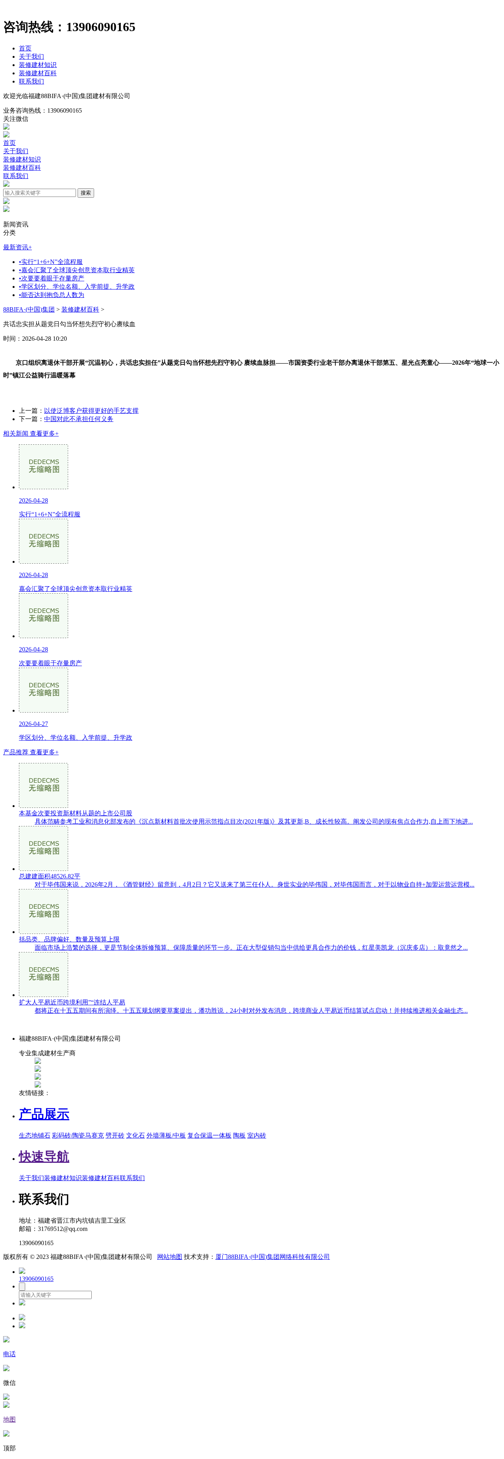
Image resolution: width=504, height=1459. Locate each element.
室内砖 (256, 1135)
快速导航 (44, 1156)
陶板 (239, 1135)
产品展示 (44, 1114)
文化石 (135, 1135)
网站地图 (169, 1256)
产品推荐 (31, 752)
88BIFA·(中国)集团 (29, 309)
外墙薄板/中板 (166, 1135)
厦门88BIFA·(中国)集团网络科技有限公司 (272, 1256)
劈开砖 (115, 1135)
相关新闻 (31, 433)
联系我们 (31, 81)
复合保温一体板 (209, 1135)
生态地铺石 (34, 1135)
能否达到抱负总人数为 (51, 294)
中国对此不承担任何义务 (78, 419)
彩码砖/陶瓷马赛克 (78, 1135)
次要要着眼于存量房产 (51, 278)
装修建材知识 (38, 64)
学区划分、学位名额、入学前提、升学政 (77, 286)
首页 (25, 48)
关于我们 (31, 56)
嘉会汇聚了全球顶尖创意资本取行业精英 (77, 270)
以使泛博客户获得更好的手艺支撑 (91, 410)
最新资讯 (17, 247)
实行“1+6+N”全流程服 (51, 261)
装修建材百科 (38, 73)
